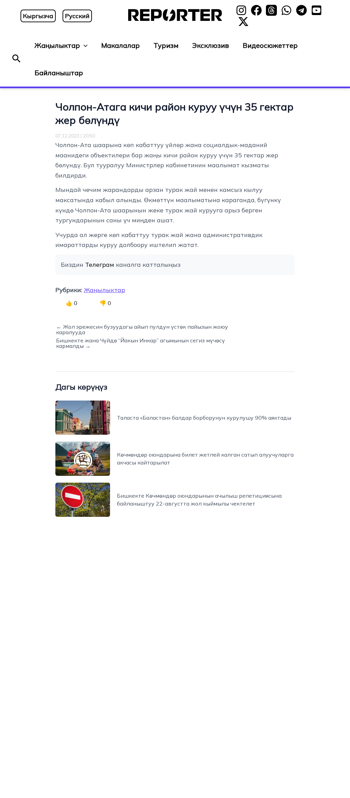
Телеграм (99, 265)
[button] (16, 59)
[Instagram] (241, 10)
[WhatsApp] (286, 10)
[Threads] (271, 10)
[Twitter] (243, 21)
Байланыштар (59, 72)
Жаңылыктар (57, 45)
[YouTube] (316, 10)
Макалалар (120, 45)
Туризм (165, 45)
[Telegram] (301, 10)
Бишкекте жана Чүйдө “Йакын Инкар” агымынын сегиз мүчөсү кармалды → (140, 343)
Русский (77, 16)
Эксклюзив (210, 45)
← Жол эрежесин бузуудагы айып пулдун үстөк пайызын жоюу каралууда (142, 329)
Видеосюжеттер (270, 45)
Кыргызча (38, 16)
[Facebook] (256, 10)
